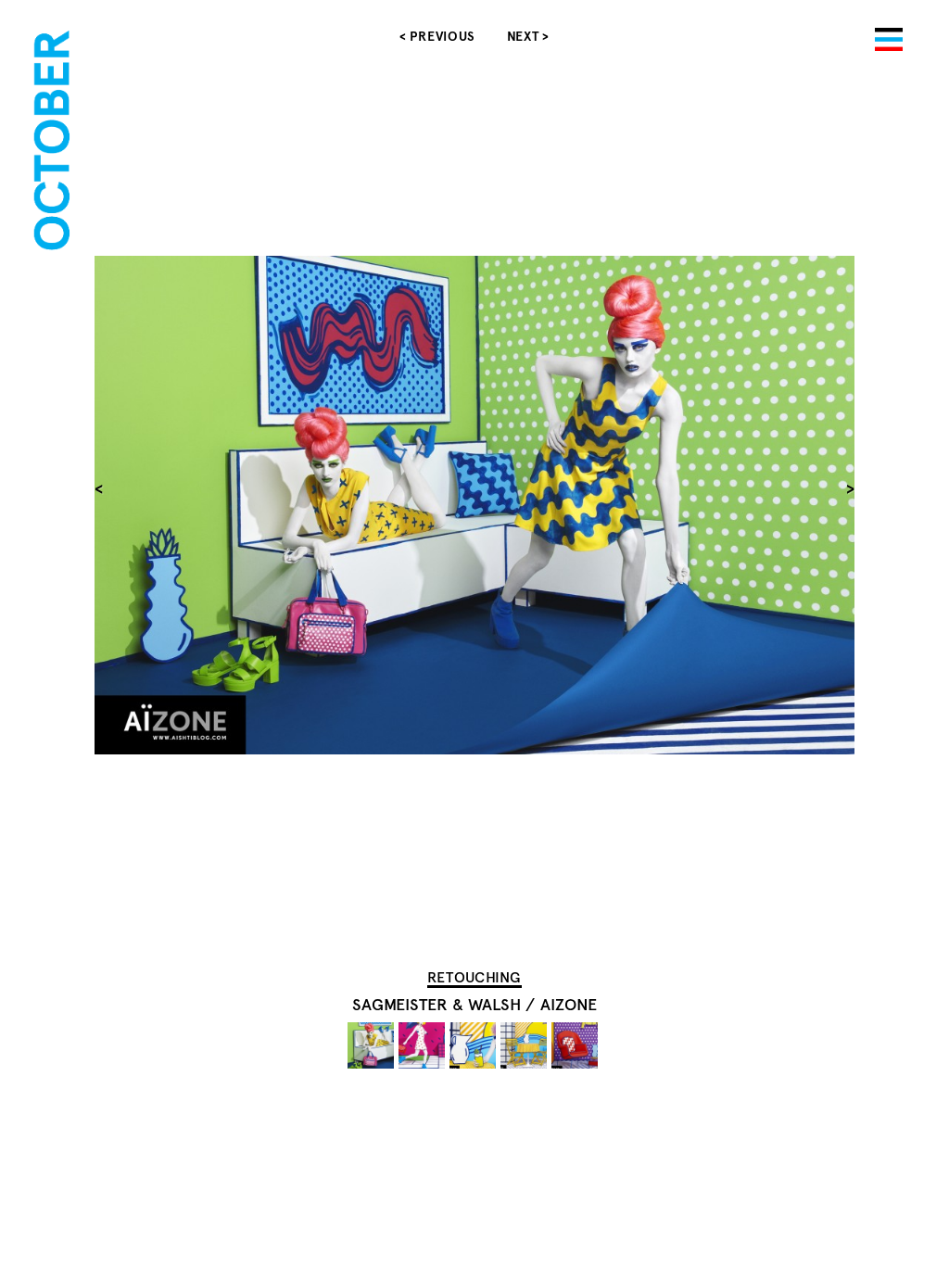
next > (528, 36)
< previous (437, 36)
